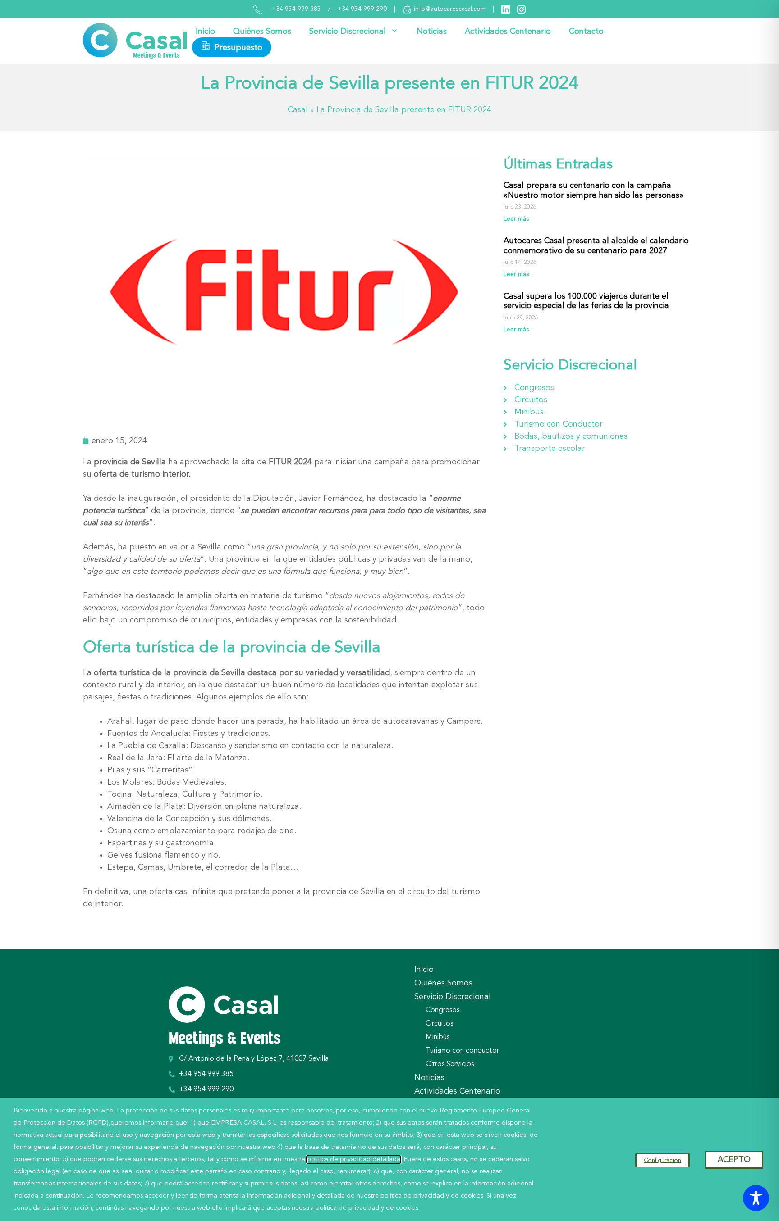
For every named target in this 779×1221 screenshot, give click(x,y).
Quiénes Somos (262, 31)
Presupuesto (237, 48)
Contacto (586, 31)
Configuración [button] (662, 1160)
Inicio (205, 31)
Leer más (516, 219)
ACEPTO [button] (734, 1160)
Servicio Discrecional (347, 31)
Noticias (432, 31)
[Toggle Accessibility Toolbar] (756, 1198)
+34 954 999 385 (296, 9)
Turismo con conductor (462, 1050)
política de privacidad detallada (353, 1159)
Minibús (437, 1037)
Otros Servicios (450, 1064)
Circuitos (439, 1023)
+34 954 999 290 (362, 9)
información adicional (278, 1196)
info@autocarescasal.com (450, 9)
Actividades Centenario (508, 31)
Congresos (442, 1010)
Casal (298, 110)
